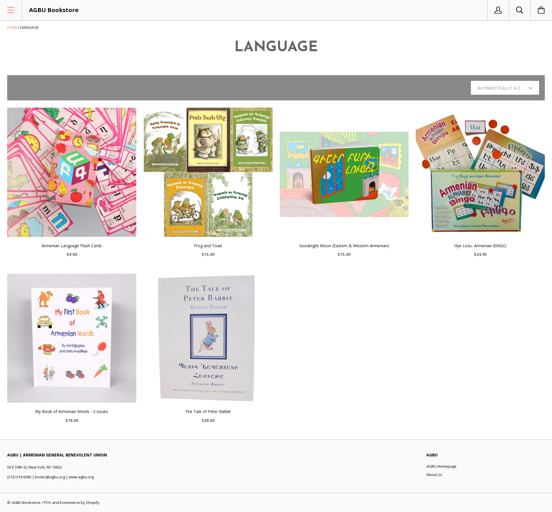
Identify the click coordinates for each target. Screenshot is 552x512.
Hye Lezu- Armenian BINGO (480, 245)
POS (47, 502)
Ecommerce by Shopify (79, 502)
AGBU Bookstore (26, 502)
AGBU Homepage (441, 466)
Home (12, 27)
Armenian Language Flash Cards (72, 245)
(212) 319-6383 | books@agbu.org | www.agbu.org (50, 476)
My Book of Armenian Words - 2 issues (71, 411)
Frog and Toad (208, 245)
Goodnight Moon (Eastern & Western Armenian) (344, 245)
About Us (434, 474)
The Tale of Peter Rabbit (208, 411)
